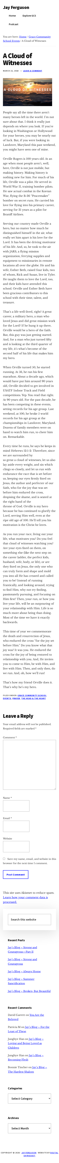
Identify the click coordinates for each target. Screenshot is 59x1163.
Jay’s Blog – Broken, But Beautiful (29, 991)
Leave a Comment (32, 71)
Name (7, 797)
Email (7, 818)
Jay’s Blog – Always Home (24, 971)
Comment (10, 737)
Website (7, 838)
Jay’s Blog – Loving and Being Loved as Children (26, 1043)
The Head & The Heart (33, 698)
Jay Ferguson (16, 7)
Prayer (16, 698)
